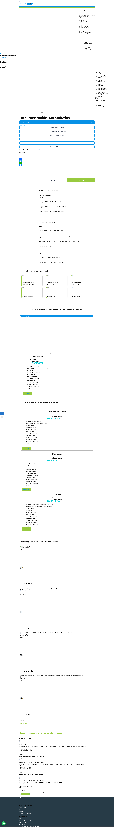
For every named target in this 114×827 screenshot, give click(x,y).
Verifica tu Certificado (88, 43)
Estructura (86, 12)
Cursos (1, 57)
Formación (22, 809)
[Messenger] (28, 165)
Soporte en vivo (89, 47)
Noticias (85, 42)
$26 (92, 122)
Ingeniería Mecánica (84, 28)
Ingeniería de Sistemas (85, 26)
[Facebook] (28, 159)
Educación (82, 19)
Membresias (22, 822)
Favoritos (6, 57)
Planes (85, 41)
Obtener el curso (25, 794)
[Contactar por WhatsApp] (4, 823)
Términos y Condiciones (25, 813)
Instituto (21, 818)
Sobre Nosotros (23, 807)
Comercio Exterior (84, 16)
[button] (55, 722)
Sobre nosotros (87, 11)
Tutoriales (88, 48)
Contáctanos (22, 824)
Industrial (82, 23)
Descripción (81, 180)
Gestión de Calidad (84, 21)
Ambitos (21, 113)
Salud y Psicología (84, 33)
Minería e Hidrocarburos (85, 32)
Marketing (82, 30)
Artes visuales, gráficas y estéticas (87, 15)
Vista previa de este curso (25, 749)
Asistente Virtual (89, 49)
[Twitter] (28, 161)
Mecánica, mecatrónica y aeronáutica (30, 113)
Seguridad (82, 34)
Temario (53, 180)
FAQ (85, 44)
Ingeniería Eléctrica (84, 27)
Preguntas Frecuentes (25, 820)
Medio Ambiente (84, 31)
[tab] (56, 316)
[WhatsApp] (28, 163)
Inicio (85, 10)
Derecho (82, 17)
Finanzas (82, 20)
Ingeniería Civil (83, 25)
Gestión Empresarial (84, 22)
